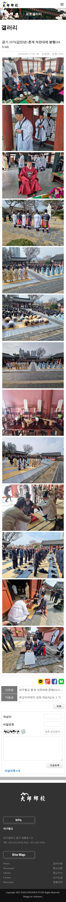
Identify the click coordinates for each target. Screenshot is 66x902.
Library (7, 872)
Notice (6, 863)
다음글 (9, 697)
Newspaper (9, 868)
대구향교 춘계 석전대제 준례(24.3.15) (41, 689)
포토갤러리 (34, 14)
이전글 (9, 689)
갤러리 (9, 27)
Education (8, 882)
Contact (7, 877)
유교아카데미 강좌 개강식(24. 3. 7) (40, 697)
